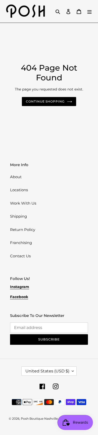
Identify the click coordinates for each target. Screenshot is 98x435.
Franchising (21, 242)
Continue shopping (45, 101)
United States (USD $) (47, 371)
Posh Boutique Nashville (39, 418)
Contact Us (20, 256)
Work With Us (23, 203)
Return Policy (22, 229)
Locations (19, 189)
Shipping (18, 216)
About (16, 176)
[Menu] (89, 11)
